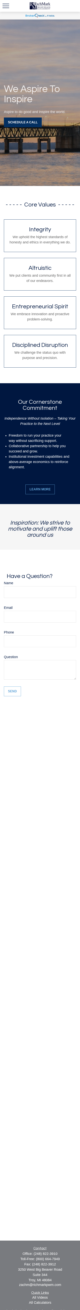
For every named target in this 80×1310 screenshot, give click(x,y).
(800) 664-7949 (48, 1259)
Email (8, 608)
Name (8, 583)
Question (11, 657)
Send (12, 691)
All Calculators (40, 1303)
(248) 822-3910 (45, 1254)
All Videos (40, 1297)
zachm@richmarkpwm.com (40, 1285)
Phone (9, 632)
